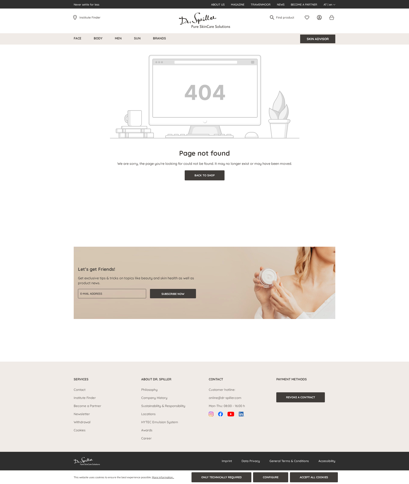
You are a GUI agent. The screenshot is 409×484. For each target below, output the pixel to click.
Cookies (79, 430)
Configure (270, 477)
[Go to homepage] (204, 20)
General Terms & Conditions (289, 461)
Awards (146, 430)
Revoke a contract (300, 397)
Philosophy (149, 390)
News (280, 4)
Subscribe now (172, 294)
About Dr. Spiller (156, 379)
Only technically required (221, 477)
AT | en (328, 4)
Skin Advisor (318, 39)
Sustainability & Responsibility (163, 406)
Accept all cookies (314, 477)
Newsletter (82, 414)
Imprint (227, 461)
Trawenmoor (261, 4)
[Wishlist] (308, 17)
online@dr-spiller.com (225, 398)
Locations (148, 414)
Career (146, 438)
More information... (163, 477)
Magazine (237, 4)
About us (218, 4)
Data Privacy (251, 461)
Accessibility (326, 461)
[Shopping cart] (331, 17)
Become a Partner (304, 4)
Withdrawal (82, 422)
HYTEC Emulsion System (159, 422)
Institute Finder (90, 17)
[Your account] (320, 17)
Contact (79, 390)
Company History (154, 398)
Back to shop (204, 175)
